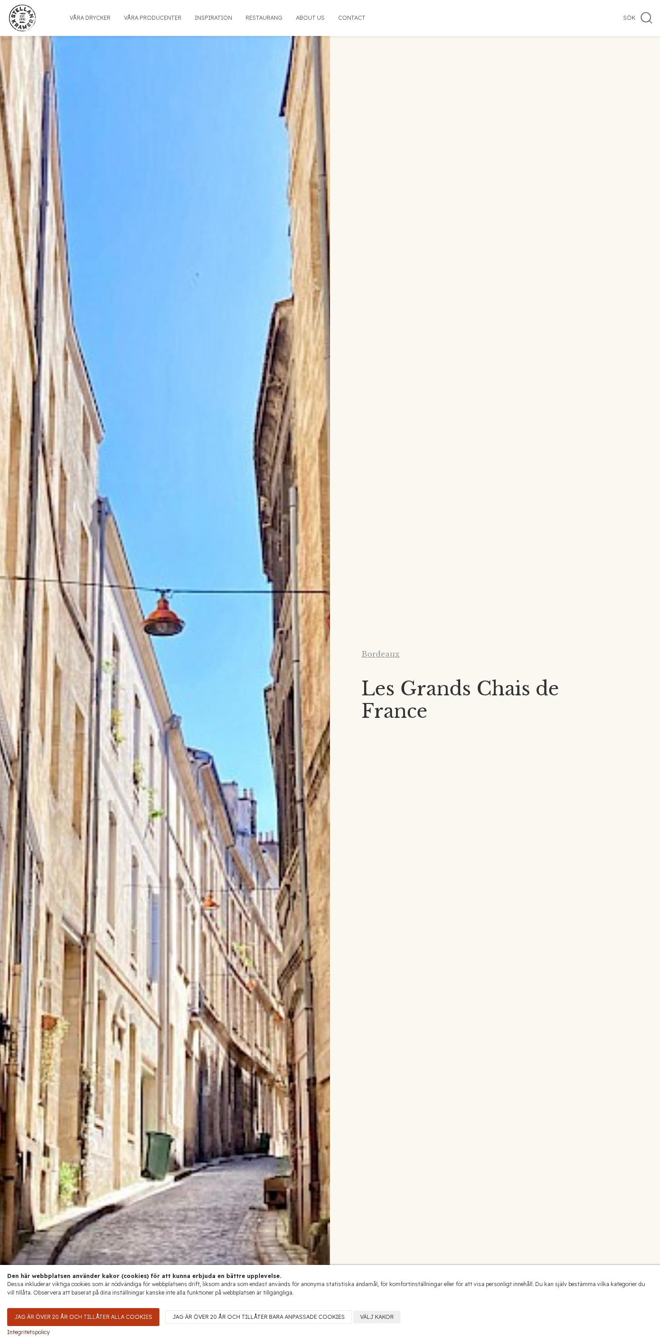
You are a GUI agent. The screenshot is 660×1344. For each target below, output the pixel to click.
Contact (351, 17)
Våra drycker (90, 17)
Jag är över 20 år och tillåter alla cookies (83, 1316)
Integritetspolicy (28, 1332)
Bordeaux (380, 654)
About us (310, 17)
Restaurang (264, 17)
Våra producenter (152, 17)
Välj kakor (377, 1316)
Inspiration (213, 17)
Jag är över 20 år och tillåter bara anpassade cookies (258, 1316)
